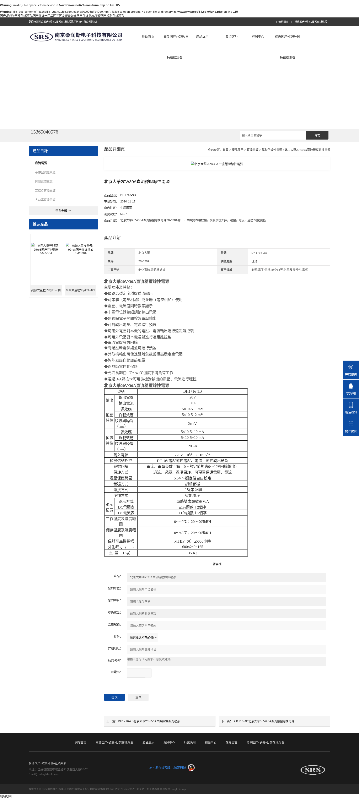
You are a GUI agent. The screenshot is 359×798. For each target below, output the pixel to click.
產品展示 (202, 36)
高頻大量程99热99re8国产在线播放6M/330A (81, 292)
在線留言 (231, 742)
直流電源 (252, 149)
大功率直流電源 (45, 199)
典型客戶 (231, 36)
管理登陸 (165, 789)
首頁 (226, 149)
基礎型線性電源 (45, 172)
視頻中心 (210, 742)
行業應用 (190, 742)
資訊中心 (258, 36)
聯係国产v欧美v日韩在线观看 (311, 22)
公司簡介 (283, 22)
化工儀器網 (153, 789)
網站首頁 (148, 36)
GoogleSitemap (178, 789)
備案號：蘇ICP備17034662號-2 (117, 789)
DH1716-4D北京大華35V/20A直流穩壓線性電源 (263, 721)
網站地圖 (6, 796)
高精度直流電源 (45, 190)
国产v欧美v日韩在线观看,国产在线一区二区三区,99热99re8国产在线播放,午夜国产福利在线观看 (62, 15)
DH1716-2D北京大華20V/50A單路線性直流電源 (149, 721)
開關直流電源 (44, 181)
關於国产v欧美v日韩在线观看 (176, 47)
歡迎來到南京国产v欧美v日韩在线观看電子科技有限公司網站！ (63, 21)
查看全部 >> (63, 210)
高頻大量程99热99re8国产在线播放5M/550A (46, 292)
